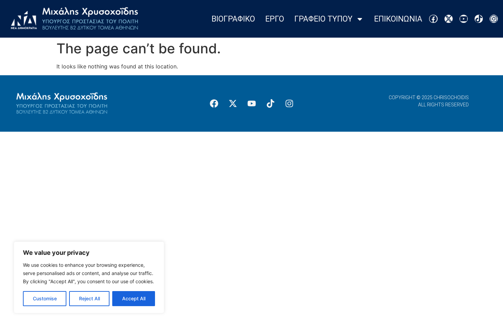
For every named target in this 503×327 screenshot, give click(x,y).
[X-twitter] (448, 19)
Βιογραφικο (233, 19)
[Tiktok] (479, 19)
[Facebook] (433, 19)
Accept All (133, 298)
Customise (45, 298)
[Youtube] (464, 19)
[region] (89, 277)
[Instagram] (494, 19)
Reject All (89, 298)
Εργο (274, 19)
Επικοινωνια (398, 19)
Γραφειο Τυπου (323, 19)
